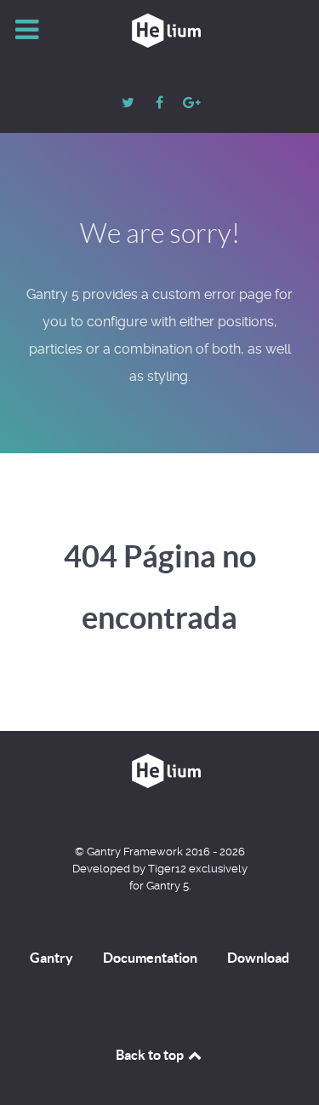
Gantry (51, 957)
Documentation (150, 957)
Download (258, 957)
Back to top (151, 1054)
